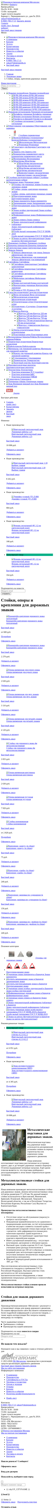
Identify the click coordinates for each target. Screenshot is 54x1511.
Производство (12, 49)
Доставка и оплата (14, 56)
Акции (9, 53)
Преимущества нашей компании (17, 1327)
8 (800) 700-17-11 (8, 21)
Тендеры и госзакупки (16, 1382)
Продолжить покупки (27, 1502)
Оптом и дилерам (14, 1384)
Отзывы (10, 1387)
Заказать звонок (24, 21)
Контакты (10, 58)
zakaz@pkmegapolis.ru (10, 18)
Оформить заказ (8, 1502)
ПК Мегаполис (19, 1361)
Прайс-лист (11, 1398)
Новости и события (15, 51)
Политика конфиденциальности (20, 1394)
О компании (11, 39)
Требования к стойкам (13, 1324)
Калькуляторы (12, 46)
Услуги (9, 44)
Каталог (10, 42)
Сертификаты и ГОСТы (17, 1380)
